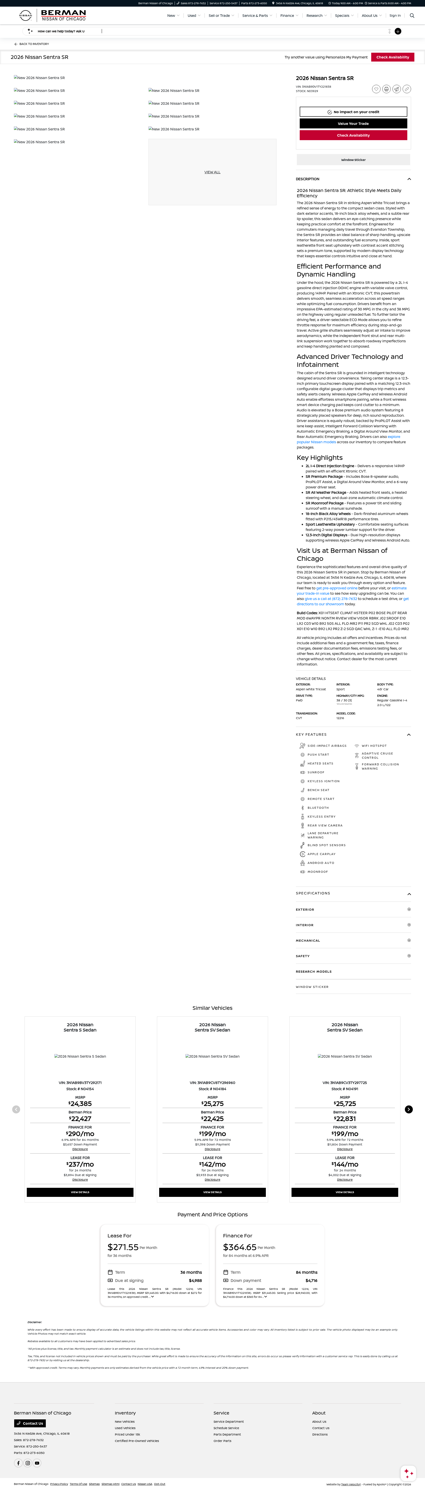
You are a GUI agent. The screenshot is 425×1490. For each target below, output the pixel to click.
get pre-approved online (336, 588)
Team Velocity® (351, 1484)
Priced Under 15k (127, 1434)
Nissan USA (145, 1484)
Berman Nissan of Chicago (31, 1484)
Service (221, 1413)
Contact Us (32, 1423)
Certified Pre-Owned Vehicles (137, 1441)
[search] (412, 16)
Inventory (125, 1413)
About (319, 1413)
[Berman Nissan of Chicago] (52, 15)
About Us (319, 1421)
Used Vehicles (125, 1428)
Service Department (229, 1421)
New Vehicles (125, 1421)
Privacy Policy (59, 1484)
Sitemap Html (111, 1484)
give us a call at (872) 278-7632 (331, 598)
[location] (273, 3)
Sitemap (94, 1484)
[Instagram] (27, 1463)
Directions (320, 1434)
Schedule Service (226, 1428)
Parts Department (227, 1434)
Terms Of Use (78, 1484)
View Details (80, 1192)
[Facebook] (18, 1463)
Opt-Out (159, 1484)
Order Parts (222, 1441)
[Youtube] (37, 1463)
